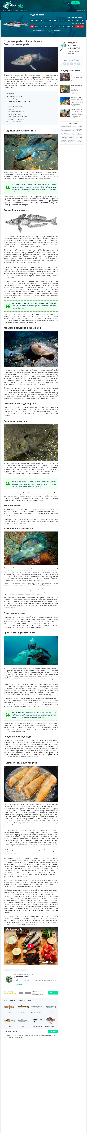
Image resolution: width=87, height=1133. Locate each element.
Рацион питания (13, 109)
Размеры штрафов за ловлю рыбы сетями (77, 109)
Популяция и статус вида (16, 119)
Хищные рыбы (8, 970)
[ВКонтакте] (64, 63)
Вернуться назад (81, 10)
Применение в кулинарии (14, 122)
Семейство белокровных (20, 970)
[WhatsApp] (75, 63)
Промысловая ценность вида (17, 116)
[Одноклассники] (68, 63)
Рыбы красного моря (77, 97)
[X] (71, 63)
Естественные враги (14, 114)
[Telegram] (78, 63)
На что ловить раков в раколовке (77, 74)
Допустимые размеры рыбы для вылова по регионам (77, 86)
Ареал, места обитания (15, 106)
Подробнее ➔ (18, 984)
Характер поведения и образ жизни (19, 101)
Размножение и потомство (16, 111)
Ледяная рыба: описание (14, 96)
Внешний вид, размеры (15, 99)
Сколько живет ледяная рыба (17, 104)
